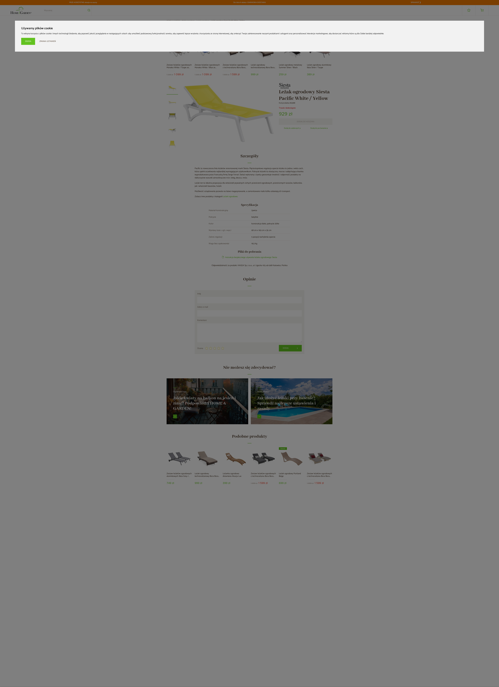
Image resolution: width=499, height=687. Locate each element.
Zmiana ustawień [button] (47, 41)
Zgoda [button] (28, 41)
